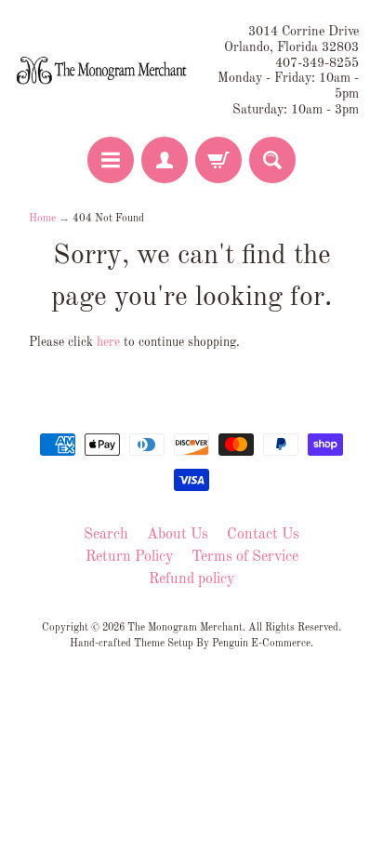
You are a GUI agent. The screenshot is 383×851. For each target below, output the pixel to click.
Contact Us (263, 534)
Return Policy (129, 557)
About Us (177, 534)
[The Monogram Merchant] (103, 71)
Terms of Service (245, 557)
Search (106, 534)
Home (42, 218)
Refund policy (191, 579)
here (108, 343)
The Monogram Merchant (185, 627)
